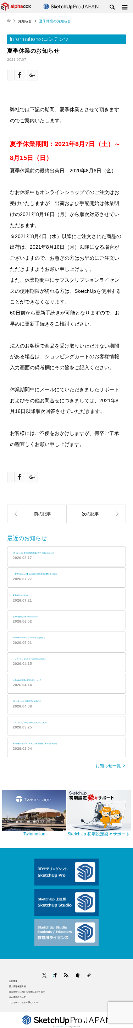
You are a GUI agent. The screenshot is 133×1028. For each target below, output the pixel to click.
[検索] (112, 7)
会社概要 (13, 981)
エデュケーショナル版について (24, 1002)
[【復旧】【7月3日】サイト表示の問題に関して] (37, 514)
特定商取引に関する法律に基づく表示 (27, 991)
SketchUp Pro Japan (61, 1027)
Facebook (53, 975)
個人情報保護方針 (17, 986)
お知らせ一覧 (108, 765)
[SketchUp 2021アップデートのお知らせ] (96, 514)
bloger (78, 975)
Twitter (44, 975)
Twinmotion (34, 833)
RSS (66, 975)
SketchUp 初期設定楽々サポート (98, 833)
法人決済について (17, 997)
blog (89, 975)
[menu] (124, 7)
